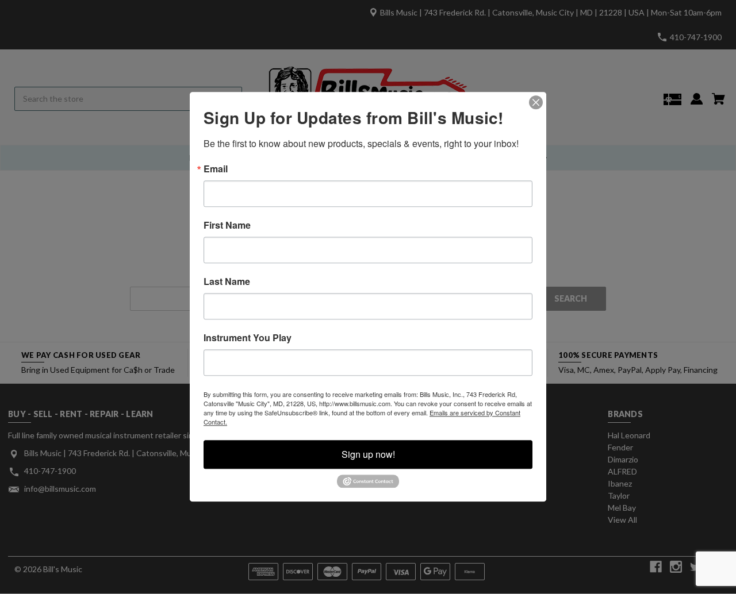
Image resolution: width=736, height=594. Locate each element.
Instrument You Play (248, 337)
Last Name (227, 281)
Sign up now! (368, 454)
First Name (227, 225)
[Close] (536, 102)
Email (216, 168)
